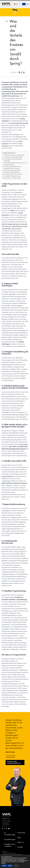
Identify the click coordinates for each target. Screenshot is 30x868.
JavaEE (12, 210)
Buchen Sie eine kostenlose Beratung (14, 762)
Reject (10, 865)
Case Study (21, 833)
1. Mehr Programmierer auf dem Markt (13, 155)
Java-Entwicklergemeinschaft (19, 123)
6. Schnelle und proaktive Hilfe (12, 170)
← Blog (7, 20)
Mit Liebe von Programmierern (12, 178)
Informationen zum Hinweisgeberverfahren (12, 854)
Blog (19, 837)
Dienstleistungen (9, 839)
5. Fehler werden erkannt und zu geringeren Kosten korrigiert (12, 167)
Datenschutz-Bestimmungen (8, 853)
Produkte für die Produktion (9, 845)
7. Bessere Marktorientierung (11, 172)
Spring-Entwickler (7, 476)
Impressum (4, 851)
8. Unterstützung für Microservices (13, 174)
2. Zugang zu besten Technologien (13, 157)
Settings (16, 865)
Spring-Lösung (24, 444)
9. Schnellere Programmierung (12, 176)
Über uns (20, 842)
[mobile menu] (27, 4)
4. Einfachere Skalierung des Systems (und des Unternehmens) (15, 163)
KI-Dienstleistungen (9, 834)
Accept (4, 865)
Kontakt (20, 847)
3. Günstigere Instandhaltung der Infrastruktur (13, 160)
